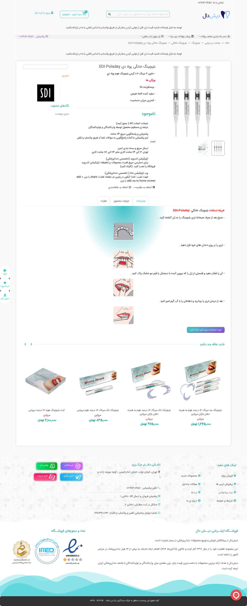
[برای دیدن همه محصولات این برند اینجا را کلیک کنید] (46, 93)
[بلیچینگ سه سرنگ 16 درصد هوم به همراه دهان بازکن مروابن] (200, 379)
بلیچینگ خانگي (199, 210)
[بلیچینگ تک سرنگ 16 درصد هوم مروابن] (98, 379)
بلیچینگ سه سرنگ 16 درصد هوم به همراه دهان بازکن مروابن (200, 412)
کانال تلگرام (68, 476)
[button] (31, 344)
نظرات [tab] (104, 201)
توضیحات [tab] (141, 201)
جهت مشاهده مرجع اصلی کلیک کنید (206, 330)
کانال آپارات (43, 476)
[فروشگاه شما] (210, 15)
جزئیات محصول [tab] (121, 201)
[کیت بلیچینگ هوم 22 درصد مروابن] (46, 379)
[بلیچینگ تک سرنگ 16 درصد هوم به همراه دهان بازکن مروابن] (149, 379)
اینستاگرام (68, 465)
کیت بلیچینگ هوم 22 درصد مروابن (47, 410)
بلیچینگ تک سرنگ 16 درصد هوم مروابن (98, 410)
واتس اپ (44, 465)
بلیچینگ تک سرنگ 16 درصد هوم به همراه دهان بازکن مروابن (149, 412)
